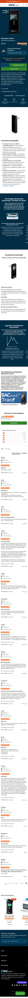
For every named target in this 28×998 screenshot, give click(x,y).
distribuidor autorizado (8, 185)
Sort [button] (2, 449)
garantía (18, 182)
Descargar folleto (9, 95)
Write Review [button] (14, 423)
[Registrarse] (25, 941)
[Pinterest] (26, 985)
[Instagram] (14, 985)
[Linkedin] (24, 985)
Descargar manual (20, 95)
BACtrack (15, 991)
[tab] (16, 453)
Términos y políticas (14, 993)
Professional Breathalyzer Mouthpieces (14, 49)
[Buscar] (4, 4)
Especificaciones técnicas (10, 91)
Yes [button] (9, 472)
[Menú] (1, 4)
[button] (5, 883)
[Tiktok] (19, 985)
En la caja (5, 88)
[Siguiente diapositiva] (25, 227)
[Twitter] (21, 985)
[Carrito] (26, 4)
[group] (14, 417)
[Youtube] (17, 985)
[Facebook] (12, 985)
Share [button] (11, 472)
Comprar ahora (14, 69)
